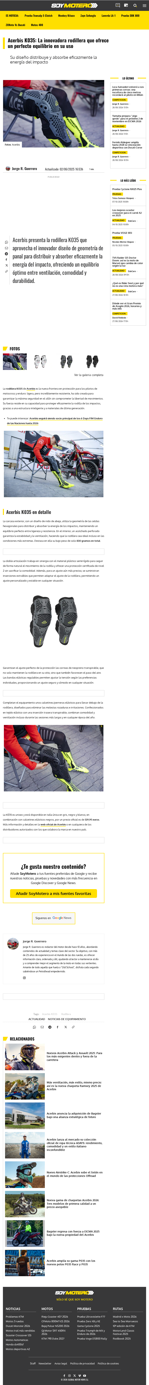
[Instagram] (24, 977)
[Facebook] (6, 259)
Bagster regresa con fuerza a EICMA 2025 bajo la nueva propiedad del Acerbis (73, 1233)
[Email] (6, 247)
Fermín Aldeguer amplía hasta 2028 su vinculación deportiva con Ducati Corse (127, 145)
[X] (6, 265)
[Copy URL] (6, 271)
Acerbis (31, 388)
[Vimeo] (79, 1375)
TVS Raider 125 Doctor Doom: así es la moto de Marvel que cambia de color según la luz (127, 261)
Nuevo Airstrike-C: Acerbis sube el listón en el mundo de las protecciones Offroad (75, 1174)
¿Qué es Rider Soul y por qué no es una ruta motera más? (128, 284)
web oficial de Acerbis (53, 824)
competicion (119, 100)
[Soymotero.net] (74, 5)
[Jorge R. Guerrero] (8, 168)
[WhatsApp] (6, 242)
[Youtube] (84, 1375)
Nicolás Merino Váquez (123, 242)
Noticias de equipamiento (67, 1019)
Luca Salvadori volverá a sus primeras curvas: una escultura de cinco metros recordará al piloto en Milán (128, 90)
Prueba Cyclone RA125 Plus (127, 189)
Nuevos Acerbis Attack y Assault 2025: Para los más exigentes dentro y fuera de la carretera (74, 1056)
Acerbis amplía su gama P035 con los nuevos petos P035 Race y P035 (71, 1262)
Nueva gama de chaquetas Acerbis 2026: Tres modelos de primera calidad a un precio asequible (73, 1203)
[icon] (117, 5)
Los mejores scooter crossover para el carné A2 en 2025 (127, 213)
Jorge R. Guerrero (24, 168)
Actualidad (37, 1019)
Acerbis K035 (49, 1014)
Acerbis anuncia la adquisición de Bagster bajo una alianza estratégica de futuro (74, 1115)
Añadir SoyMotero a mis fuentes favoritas (53, 893)
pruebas (116, 194)
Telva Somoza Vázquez (123, 198)
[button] (135, 5)
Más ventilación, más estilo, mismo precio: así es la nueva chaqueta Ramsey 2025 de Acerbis (74, 1086)
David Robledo (119, 318)
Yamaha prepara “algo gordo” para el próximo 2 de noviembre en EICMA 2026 (127, 118)
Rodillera (66, 1014)
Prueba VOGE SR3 (122, 232)
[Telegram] (6, 253)
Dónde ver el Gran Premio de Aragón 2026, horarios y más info (127, 306)
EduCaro (132, 221)
